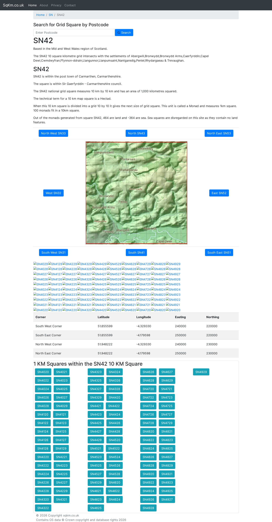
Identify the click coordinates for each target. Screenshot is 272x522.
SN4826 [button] (148, 457)
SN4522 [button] (114, 448)
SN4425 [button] (96, 423)
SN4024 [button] (43, 389)
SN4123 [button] (61, 423)
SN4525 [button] (96, 465)
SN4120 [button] (42, 414)
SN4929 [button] (201, 372)
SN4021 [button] (61, 372)
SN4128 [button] (42, 448)
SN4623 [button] (96, 499)
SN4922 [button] (148, 482)
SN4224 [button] (43, 474)
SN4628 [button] (148, 380)
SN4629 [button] (167, 380)
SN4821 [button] (166, 431)
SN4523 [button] (96, 457)
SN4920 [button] (148, 474)
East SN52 (219, 193)
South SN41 (136, 252)
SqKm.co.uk (13, 5)
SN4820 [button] (148, 431)
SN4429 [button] (96, 440)
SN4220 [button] (43, 457)
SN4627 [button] (167, 372)
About (44, 5)
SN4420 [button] (114, 397)
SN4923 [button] (167, 482)
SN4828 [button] (148, 465)
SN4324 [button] (114, 372)
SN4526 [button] (114, 465)
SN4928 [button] (148, 508)
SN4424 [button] (114, 414)
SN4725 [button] (166, 406)
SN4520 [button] (114, 440)
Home (33, 5)
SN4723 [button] (166, 397)
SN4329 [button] (96, 397)
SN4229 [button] (62, 491)
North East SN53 (219, 133)
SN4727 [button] (166, 414)
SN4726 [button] (148, 414)
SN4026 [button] (43, 397)
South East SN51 (219, 252)
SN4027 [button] (61, 397)
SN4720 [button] (148, 389)
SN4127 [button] (61, 440)
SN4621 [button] (95, 491)
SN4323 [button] (96, 372)
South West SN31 (53, 252)
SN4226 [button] (43, 482)
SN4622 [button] (114, 491)
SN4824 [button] (148, 448)
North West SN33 (53, 133)
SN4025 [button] (62, 389)
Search (125, 32)
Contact (70, 5)
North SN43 (136, 133)
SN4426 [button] (114, 423)
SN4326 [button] (114, 380)
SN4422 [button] (114, 406)
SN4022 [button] (43, 380)
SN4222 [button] (43, 465)
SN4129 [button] (61, 448)
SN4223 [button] (62, 465)
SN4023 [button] (62, 380)
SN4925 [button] (167, 491)
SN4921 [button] (166, 474)
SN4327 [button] (95, 389)
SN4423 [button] (96, 414)
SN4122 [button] (42, 423)
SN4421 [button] (95, 406)
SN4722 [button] (148, 397)
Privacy (56, 5)
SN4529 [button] (96, 482)
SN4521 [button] (95, 448)
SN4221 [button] (61, 457)
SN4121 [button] (61, 414)
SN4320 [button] (43, 499)
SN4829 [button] (167, 465)
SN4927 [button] (167, 499)
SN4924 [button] (148, 491)
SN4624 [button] (114, 499)
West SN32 (53, 193)
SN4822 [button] (148, 440)
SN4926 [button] (148, 499)
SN (51, 15)
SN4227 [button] (61, 482)
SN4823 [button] (167, 440)
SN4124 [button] (42, 431)
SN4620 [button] (114, 482)
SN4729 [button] (166, 423)
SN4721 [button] (166, 389)
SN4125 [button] (61, 431)
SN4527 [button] (95, 474)
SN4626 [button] (148, 372)
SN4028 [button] (43, 406)
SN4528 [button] (114, 474)
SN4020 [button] (43, 372)
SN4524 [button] (114, 457)
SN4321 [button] (61, 499)
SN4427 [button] (95, 431)
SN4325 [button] (96, 380)
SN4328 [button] (114, 389)
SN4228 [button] (43, 491)
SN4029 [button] (62, 406)
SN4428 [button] (114, 431)
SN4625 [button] (96, 508)
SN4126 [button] (42, 440)
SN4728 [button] (148, 423)
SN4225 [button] (62, 474)
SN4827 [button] (167, 457)
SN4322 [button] (43, 508)
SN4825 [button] (167, 448)
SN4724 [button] (148, 406)
